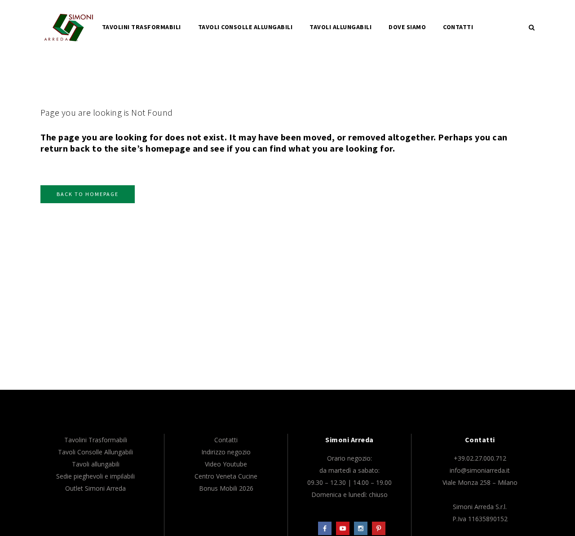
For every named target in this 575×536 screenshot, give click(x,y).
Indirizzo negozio (226, 452)
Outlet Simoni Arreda (95, 488)
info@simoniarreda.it (480, 470)
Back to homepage (88, 194)
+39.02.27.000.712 (480, 458)
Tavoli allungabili (95, 464)
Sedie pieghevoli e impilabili (95, 476)
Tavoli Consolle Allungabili (95, 452)
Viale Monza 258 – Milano (480, 482)
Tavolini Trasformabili (95, 440)
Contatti (226, 440)
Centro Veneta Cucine (226, 476)
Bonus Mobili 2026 (226, 488)
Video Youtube (226, 464)
